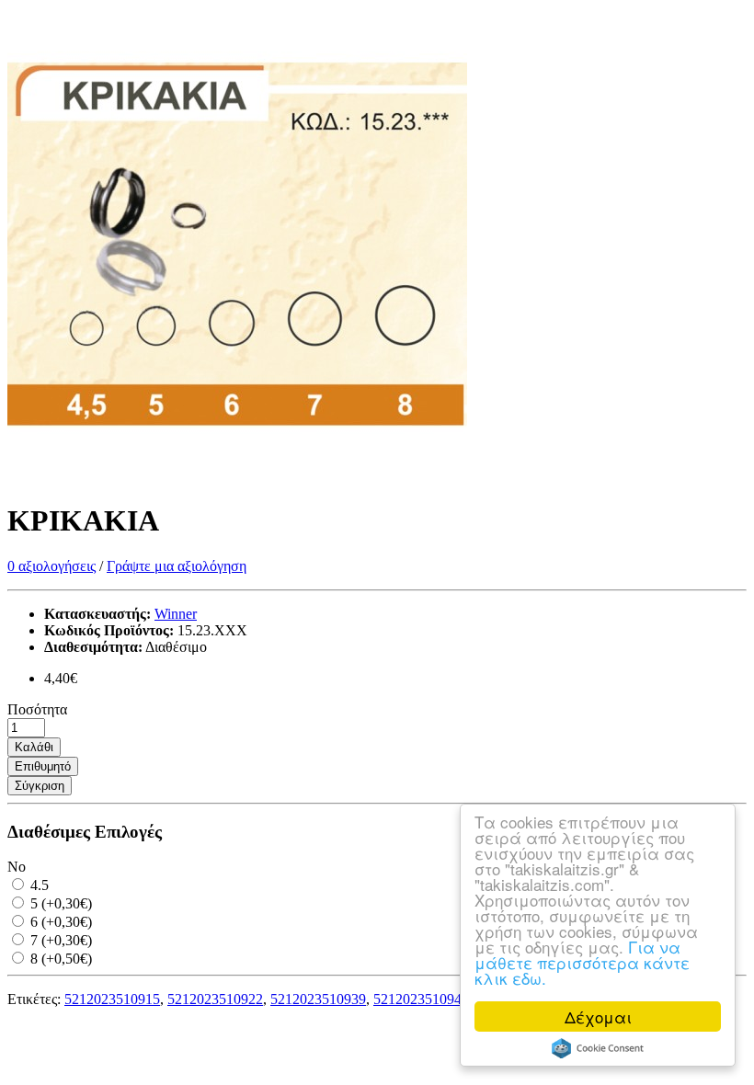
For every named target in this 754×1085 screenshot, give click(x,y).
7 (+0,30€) (59, 940)
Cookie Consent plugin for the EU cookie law (598, 1048)
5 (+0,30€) (59, 903)
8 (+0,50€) (59, 958)
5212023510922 (215, 999)
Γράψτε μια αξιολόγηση (176, 566)
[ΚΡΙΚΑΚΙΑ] (237, 476)
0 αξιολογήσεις (51, 566)
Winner (175, 614)
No (16, 866)
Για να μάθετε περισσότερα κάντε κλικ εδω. (582, 962)
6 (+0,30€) (59, 922)
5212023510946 (421, 999)
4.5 (38, 885)
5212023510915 (112, 999)
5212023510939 (318, 999)
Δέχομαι (598, 1016)
